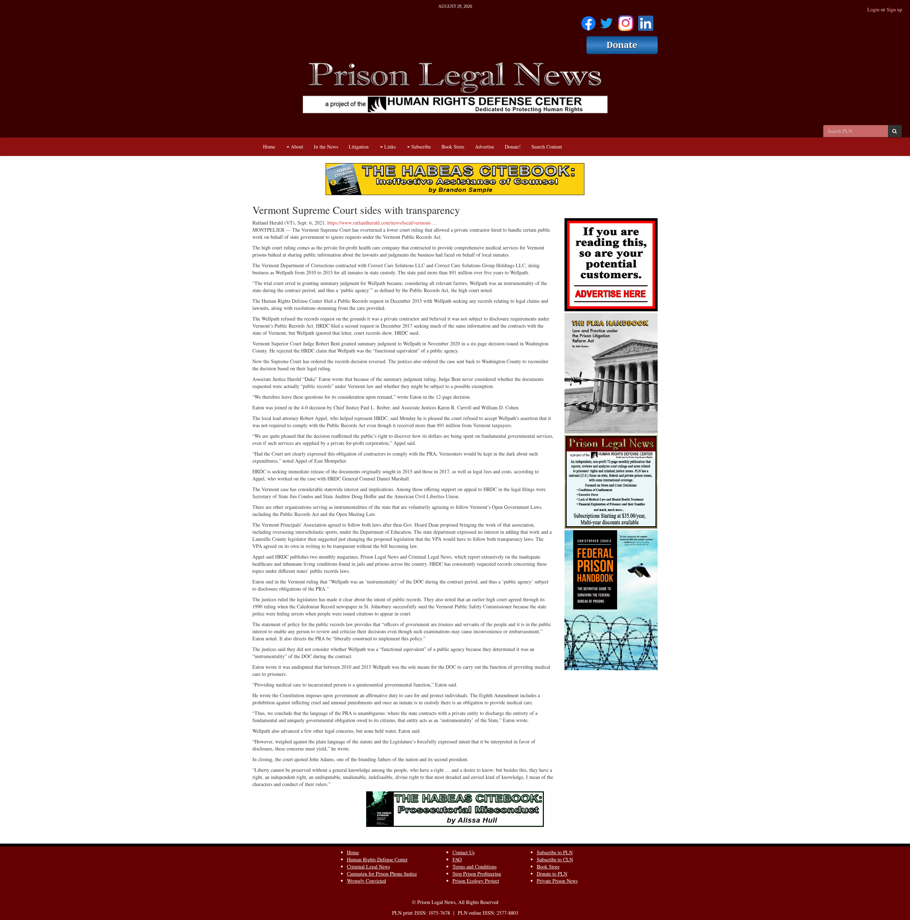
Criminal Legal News (368, 866)
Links (389, 146)
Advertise (484, 146)
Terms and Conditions (475, 866)
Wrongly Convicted (366, 880)
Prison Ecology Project (476, 880)
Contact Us (464, 852)
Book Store (452, 146)
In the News (326, 146)
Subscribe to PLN (555, 852)
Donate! (513, 146)
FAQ (457, 859)
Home (269, 146)
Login (873, 9)
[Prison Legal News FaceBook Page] (588, 20)
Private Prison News (557, 880)
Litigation (359, 146)
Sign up (894, 9)
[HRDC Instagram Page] (625, 20)
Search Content (546, 146)
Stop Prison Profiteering (477, 873)
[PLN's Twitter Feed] (606, 20)
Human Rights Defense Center (377, 859)
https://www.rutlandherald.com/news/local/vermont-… (382, 222)
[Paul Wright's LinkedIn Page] (645, 20)
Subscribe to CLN (555, 859)
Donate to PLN (552, 873)
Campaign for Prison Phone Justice (382, 873)
